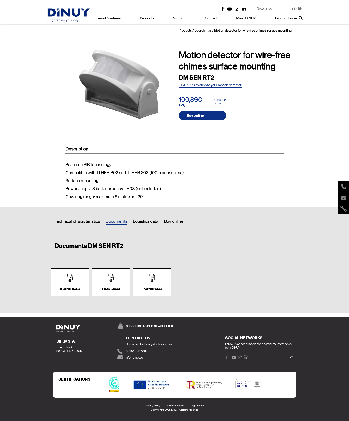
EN (300, 9)
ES (293, 9)
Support (179, 18)
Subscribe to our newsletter (149, 326)
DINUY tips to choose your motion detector (210, 85)
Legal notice (197, 405)
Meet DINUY (246, 18)
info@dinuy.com (135, 357)
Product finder (286, 18)
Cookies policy (175, 405)
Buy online (195, 115)
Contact (211, 18)
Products (147, 18)
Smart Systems (109, 18)
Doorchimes (203, 30)
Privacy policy (152, 405)
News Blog (264, 9)
